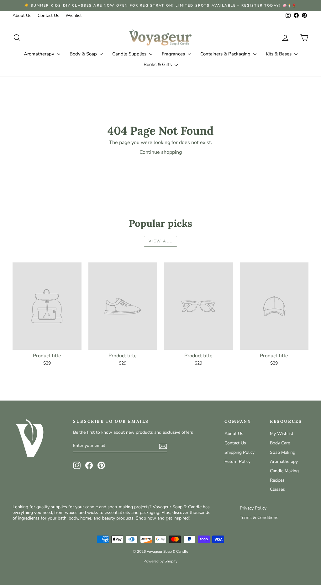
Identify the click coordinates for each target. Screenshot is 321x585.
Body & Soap (84, 54)
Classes (277, 489)
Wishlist (74, 15)
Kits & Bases (279, 54)
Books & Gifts (158, 64)
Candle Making (284, 471)
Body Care (280, 443)
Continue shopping (160, 152)
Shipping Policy (239, 452)
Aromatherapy (39, 54)
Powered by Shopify (160, 561)
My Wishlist (281, 434)
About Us (22, 15)
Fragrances (174, 54)
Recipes (277, 480)
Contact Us (48, 15)
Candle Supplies (130, 54)
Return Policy (237, 461)
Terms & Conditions (259, 517)
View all (160, 241)
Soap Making (282, 452)
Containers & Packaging (226, 54)
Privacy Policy (253, 508)
